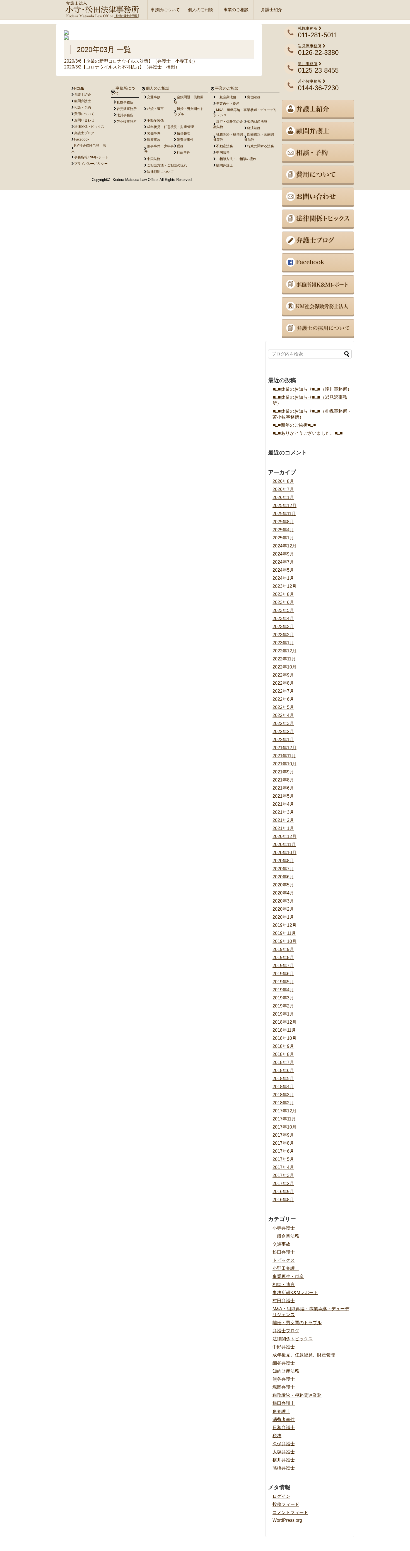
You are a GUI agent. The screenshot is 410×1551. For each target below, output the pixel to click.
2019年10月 (284, 941)
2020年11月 (284, 844)
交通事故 (281, 1244)
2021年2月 (283, 820)
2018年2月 (283, 1102)
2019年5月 (283, 981)
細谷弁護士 (283, 1363)
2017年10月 (284, 1127)
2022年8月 (283, 683)
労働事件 (153, 133)
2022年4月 (283, 715)
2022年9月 (283, 675)
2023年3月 (283, 626)
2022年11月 (284, 659)
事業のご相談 (236, 9)
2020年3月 (283, 901)
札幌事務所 (307, 28)
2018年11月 (284, 1030)
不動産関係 (155, 120)
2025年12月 (284, 505)
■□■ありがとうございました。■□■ (307, 433)
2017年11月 (284, 1119)
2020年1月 (283, 917)
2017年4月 (283, 1167)
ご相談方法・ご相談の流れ (167, 165)
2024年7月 (283, 562)
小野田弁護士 (285, 1268)
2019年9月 (283, 949)
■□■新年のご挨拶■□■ (296, 425)
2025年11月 (284, 513)
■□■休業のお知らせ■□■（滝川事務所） (312, 389)
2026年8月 (283, 481)
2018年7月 (283, 1062)
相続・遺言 (283, 1284)
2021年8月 (283, 780)
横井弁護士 (283, 1459)
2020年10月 (284, 852)
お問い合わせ (84, 120)
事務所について (165, 9)
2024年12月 (284, 546)
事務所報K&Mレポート (295, 1292)
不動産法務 (224, 146)
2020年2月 (283, 909)
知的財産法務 (285, 1371)
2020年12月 (284, 836)
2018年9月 (283, 1046)
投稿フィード (285, 1504)
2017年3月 (283, 1175)
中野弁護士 (283, 1346)
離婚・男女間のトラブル (297, 1322)
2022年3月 (283, 723)
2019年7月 (283, 965)
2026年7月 (283, 489)
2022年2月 (283, 731)
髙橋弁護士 (283, 1468)
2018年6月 (283, 1070)
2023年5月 (283, 610)
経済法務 (254, 128)
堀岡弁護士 (283, 1387)
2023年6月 (283, 602)
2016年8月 (283, 1199)
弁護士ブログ (285, 1330)
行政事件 (183, 152)
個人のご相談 (200, 9)
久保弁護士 (283, 1443)
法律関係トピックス (292, 1338)
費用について (84, 114)
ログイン (281, 1496)
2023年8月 (283, 594)
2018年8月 (283, 1054)
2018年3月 (283, 1094)
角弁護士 (281, 1411)
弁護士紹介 (271, 9)
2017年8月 (283, 1143)
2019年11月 (284, 933)
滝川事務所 (307, 64)
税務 (276, 1435)
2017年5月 (283, 1159)
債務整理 (183, 133)
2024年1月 (283, 578)
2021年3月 (283, 812)
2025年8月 (283, 521)
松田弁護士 (283, 1252)
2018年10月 (284, 1038)
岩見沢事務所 (309, 46)
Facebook (81, 139)
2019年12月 (284, 925)
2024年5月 (283, 570)
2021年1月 (283, 828)
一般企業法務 (285, 1236)
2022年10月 (284, 667)
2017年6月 (283, 1151)
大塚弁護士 (283, 1451)
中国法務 (153, 159)
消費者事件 (283, 1419)
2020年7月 (283, 868)
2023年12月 (284, 586)
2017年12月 (284, 1110)
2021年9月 (283, 772)
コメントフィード (290, 1512)
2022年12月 (284, 650)
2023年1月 (283, 642)
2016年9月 (283, 1191)
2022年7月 (283, 691)
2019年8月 (283, 957)
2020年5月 (283, 885)
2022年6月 (283, 699)
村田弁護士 (283, 1300)
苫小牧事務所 (309, 81)
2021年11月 (284, 755)
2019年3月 (283, 998)
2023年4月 (283, 618)
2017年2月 (283, 1183)
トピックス (283, 1260)
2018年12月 (284, 1022)
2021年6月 (283, 788)
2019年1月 (283, 1014)
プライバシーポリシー (91, 164)
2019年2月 (283, 1006)
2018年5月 (283, 1078)
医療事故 (153, 140)
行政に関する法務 (260, 146)
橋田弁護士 (283, 1403)
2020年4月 (283, 893)
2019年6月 (283, 973)
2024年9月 (283, 554)
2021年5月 (283, 796)
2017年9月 (283, 1135)
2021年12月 (284, 747)
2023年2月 (283, 634)
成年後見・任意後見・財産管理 (170, 127)
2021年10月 (284, 763)
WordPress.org (287, 1520)
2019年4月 (283, 989)
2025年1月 (283, 537)
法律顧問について (160, 172)
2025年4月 (283, 529)
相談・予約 (82, 107)
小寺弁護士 (283, 1228)
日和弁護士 (283, 1427)
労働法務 (254, 97)
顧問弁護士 (82, 101)
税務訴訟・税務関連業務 (297, 1395)
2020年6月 (283, 876)
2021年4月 (283, 804)
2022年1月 (283, 739)
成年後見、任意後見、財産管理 (303, 1355)
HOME (79, 88)
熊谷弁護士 (283, 1379)
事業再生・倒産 (288, 1276)
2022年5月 (283, 707)
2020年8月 (283, 860)
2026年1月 (283, 497)
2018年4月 (283, 1086)
